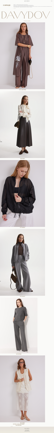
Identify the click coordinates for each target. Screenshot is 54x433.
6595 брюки (18, 354)
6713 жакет (22, 227)
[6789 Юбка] (22, 124)
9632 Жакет (22, 296)
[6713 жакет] (22, 193)
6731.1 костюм (22, 89)
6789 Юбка (22, 158)
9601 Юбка (22, 422)
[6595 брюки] (18, 325)
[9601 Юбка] (22, 388)
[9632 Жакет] (22, 262)
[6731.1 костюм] (22, 55)
